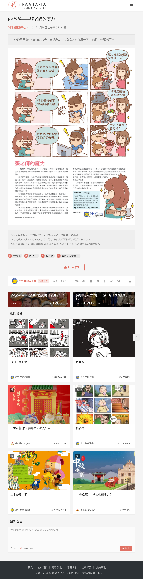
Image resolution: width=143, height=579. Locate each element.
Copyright (51, 572)
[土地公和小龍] (39, 470)
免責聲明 (101, 567)
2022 (70, 572)
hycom (17, 255)
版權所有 (40, 572)
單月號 (79, 389)
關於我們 (42, 567)
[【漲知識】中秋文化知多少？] (104, 470)
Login (20, 548)
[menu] (131, 5)
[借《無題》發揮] (39, 338)
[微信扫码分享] (77, 281)
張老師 (49, 255)
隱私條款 (86, 567)
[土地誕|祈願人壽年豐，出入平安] (39, 404)
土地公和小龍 (18, 494)
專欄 (13, 323)
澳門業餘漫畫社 (70, 255)
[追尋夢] (104, 338)
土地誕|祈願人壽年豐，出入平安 (30, 428)
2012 (63, 572)
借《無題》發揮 (20, 362)
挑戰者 (80, 428)
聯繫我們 (57, 567)
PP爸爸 (33, 255)
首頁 (30, 567)
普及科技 (98, 572)
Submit (126, 548)
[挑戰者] (104, 404)
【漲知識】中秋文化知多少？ (94, 494)
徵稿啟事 (72, 567)
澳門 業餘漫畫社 (17, 27)
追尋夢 (80, 362)
